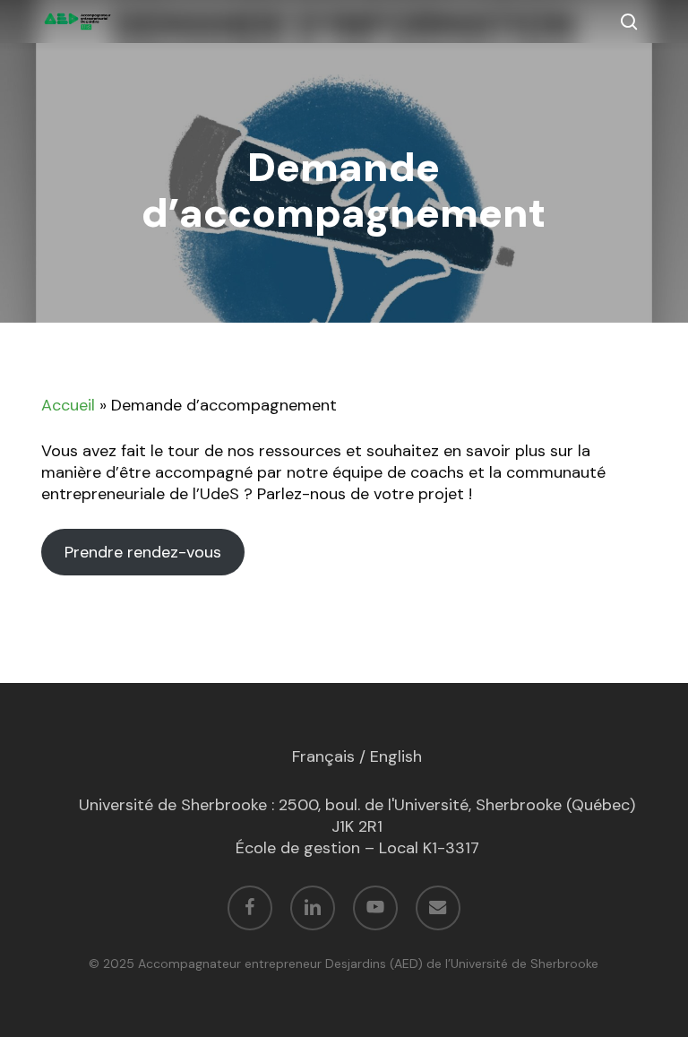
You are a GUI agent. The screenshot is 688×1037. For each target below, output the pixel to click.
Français (323, 756)
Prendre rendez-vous (142, 552)
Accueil (68, 405)
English (396, 756)
